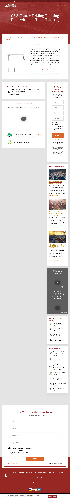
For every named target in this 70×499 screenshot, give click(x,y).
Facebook (37, 482)
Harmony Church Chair (58, 330)
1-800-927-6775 (57, 463)
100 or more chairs (20, 453)
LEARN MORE (39, 135)
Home (7, 38)
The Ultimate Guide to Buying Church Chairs (56, 246)
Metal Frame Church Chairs (59, 384)
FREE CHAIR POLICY (58, 140)
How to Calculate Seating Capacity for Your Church (56, 213)
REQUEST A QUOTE (45, 69)
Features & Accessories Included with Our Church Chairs (58, 366)
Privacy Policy (30, 496)
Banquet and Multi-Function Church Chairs (59, 353)
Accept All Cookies (52, 496)
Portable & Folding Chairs (59, 373)
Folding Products (58, 379)
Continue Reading (53, 195)
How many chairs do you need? (57, 123)
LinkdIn (34, 482)
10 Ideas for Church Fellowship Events (55, 182)
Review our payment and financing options (44, 74)
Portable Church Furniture (24, 38)
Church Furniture (13, 38)
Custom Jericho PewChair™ (58, 335)
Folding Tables (34, 38)
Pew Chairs (56, 360)
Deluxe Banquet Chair (58, 324)
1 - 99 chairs (59, 126)
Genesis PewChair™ (59, 340)
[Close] (67, 495)
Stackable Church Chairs (58, 389)
